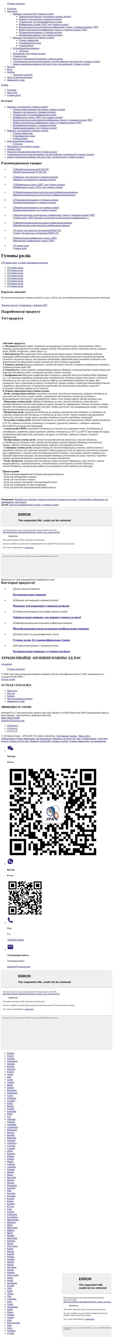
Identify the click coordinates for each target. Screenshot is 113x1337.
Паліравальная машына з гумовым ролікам (40, 32)
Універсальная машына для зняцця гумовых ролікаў (45, 16)
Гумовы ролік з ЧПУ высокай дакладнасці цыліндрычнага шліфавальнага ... (51, 217)
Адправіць (6, 664)
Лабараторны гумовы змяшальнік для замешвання (26, 738)
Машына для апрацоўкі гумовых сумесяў (33, 37)
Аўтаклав (23, 51)
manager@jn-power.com (12, 720)
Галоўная (11, 8)
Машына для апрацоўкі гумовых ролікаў (33, 14)
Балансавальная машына (29, 594)
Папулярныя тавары (66, 736)
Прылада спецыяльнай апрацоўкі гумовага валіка (38, 59)
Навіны (11, 72)
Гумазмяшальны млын (30, 43)
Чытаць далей (8, 679)
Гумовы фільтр (26, 45)
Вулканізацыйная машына (26, 48)
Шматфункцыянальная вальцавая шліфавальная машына (41, 225)
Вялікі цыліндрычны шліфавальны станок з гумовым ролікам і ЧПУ (53, 29)
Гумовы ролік (20, 56)
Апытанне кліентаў (23, 74)
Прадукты (12, 11)
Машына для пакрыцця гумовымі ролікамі (40, 19)
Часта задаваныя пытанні (19, 77)
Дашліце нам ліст (10, 305)
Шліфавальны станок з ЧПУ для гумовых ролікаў (44, 24)
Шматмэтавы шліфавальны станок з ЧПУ (33, 240)
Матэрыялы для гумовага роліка (29, 53)
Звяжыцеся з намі (16, 80)
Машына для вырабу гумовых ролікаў (49, 741)
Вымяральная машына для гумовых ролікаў (41, 35)
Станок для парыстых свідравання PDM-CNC (36, 233)
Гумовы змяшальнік (29, 40)
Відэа (10, 69)
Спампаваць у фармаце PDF (33, 305)
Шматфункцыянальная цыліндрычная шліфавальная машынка (44, 195)
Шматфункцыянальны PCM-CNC (30, 172)
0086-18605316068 (10, 718)
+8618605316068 (15, 940)
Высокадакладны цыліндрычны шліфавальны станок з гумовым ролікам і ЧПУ (58, 27)
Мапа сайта (84, 736)
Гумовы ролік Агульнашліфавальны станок (40, 22)
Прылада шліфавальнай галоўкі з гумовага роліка (34, 504)
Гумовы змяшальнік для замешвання (87, 741)
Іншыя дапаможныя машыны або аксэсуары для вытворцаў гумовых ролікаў (51, 64)
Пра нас (11, 66)
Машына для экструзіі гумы (67, 738)
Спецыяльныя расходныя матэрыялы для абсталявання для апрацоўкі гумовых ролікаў (56, 61)
